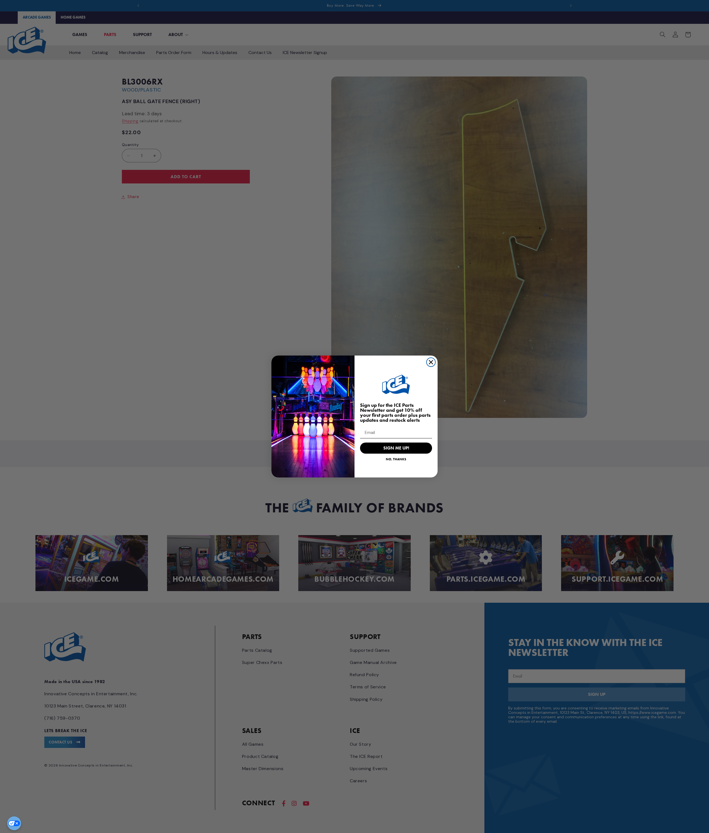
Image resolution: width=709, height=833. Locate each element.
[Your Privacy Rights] (14, 823)
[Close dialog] (431, 362)
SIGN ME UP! (396, 448)
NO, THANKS (396, 459)
